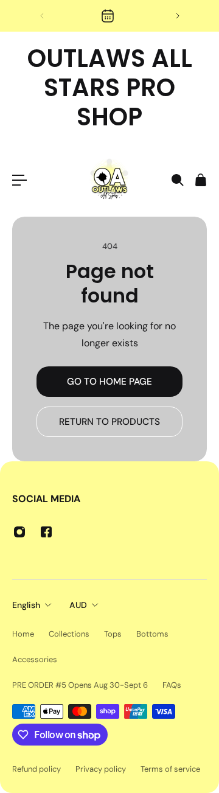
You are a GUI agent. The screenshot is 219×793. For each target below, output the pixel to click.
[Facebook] (46, 532)
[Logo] (109, 180)
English (26, 604)
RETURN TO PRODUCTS (109, 422)
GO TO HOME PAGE (109, 382)
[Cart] (200, 180)
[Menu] (19, 180)
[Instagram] (19, 532)
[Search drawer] (177, 180)
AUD (78, 604)
